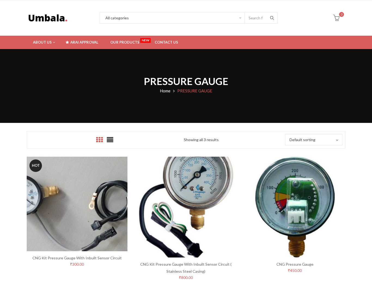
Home (165, 90)
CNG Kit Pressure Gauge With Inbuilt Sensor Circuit (77, 258)
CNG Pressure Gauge (294, 264)
